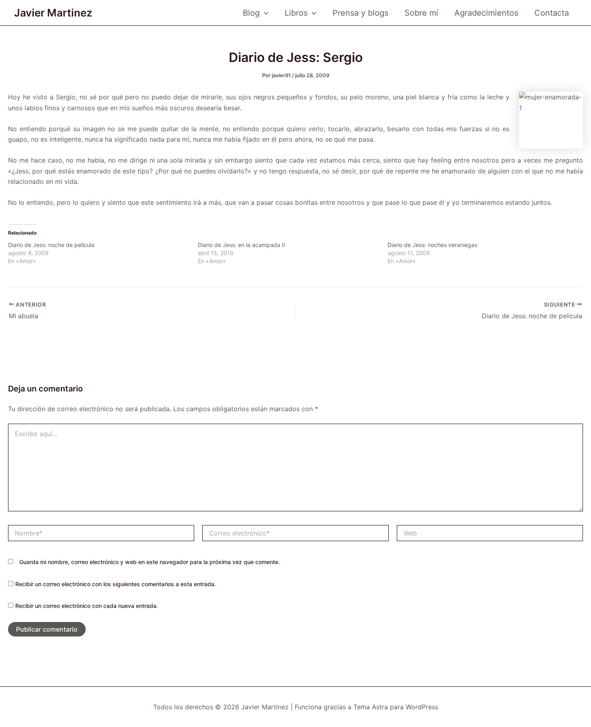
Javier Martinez (53, 12)
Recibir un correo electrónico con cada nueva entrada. (86, 605)
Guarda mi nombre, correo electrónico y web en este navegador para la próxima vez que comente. (149, 561)
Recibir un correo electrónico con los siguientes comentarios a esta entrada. (115, 584)
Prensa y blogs (360, 13)
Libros (296, 13)
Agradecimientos (486, 13)
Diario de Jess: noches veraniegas (432, 244)
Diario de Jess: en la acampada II (241, 244)
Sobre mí (421, 13)
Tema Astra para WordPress (395, 707)
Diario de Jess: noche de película (51, 244)
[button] (264, 13)
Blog (251, 13)
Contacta (551, 13)
